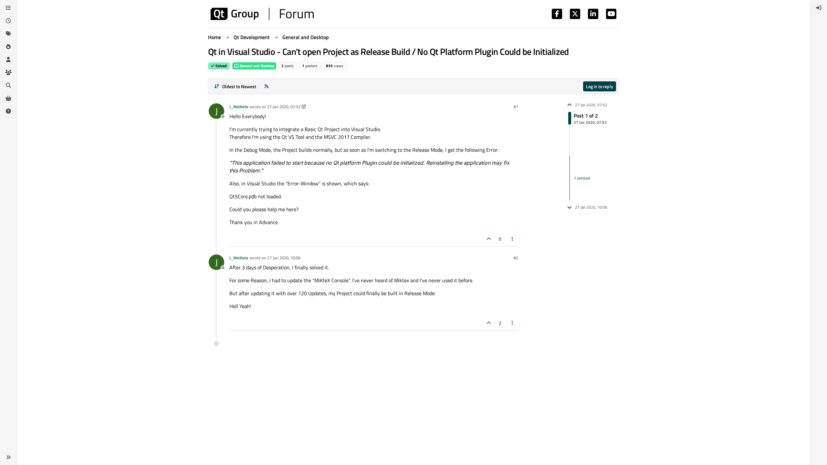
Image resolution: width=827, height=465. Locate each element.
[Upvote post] (489, 239)
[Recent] (8, 21)
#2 (516, 257)
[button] (8, 457)
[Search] (8, 85)
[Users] (8, 59)
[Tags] (8, 33)
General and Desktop (257, 66)
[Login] (818, 8)
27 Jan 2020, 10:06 (283, 257)
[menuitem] (818, 8)
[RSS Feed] (266, 86)
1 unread (582, 178)
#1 (516, 106)
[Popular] (8, 46)
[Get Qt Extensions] (8, 98)
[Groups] (8, 72)
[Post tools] (512, 239)
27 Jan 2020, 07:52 (283, 106)
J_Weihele (238, 106)
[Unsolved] (8, 111)
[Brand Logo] (262, 14)
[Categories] (8, 8)
